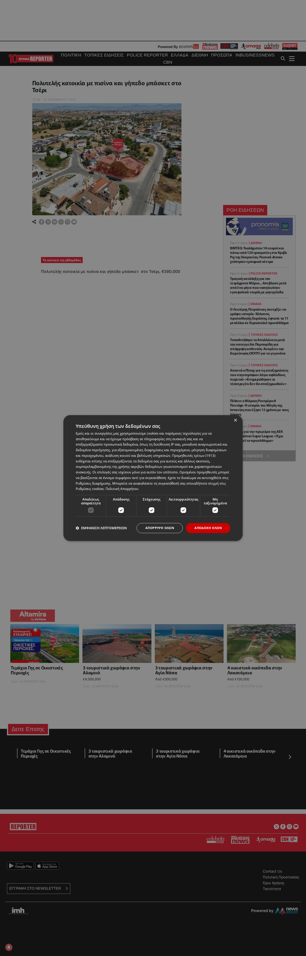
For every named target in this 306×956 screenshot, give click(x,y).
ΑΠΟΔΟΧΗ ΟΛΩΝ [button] (208, 528)
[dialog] (153, 478)
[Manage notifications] (8, 947)
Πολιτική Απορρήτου (122, 489)
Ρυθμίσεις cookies (90, 489)
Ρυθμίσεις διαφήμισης (93, 483)
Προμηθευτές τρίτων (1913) (193, 455)
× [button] (235, 420)
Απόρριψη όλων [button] (159, 528)
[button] (101, 528)
